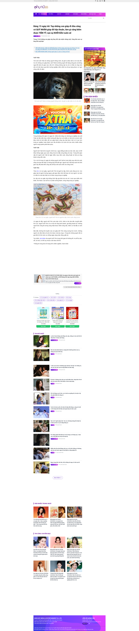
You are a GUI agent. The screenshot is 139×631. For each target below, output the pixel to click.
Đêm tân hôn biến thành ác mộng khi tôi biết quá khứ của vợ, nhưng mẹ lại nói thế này (65, 350)
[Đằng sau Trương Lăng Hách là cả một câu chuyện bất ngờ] (89, 77)
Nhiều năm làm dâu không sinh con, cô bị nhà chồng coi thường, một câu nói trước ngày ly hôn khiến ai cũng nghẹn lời (66, 449)
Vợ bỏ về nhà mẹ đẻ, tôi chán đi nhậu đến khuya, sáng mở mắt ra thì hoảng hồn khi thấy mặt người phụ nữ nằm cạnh (66, 407)
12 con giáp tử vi (44, 297)
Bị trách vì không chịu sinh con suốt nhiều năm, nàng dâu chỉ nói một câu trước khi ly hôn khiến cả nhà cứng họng (66, 380)
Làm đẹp (67, 13)
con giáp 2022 (38, 303)
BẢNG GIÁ (85, 623)
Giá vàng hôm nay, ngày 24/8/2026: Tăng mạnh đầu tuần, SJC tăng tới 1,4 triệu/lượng (94, 69)
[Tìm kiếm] (103, 18)
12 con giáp (69, 300)
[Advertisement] (76, 7)
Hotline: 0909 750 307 (53, 0)
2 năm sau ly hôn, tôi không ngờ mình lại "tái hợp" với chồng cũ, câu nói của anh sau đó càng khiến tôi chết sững (66, 366)
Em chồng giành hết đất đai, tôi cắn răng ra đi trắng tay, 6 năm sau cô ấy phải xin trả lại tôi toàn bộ (66, 435)
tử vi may (69, 297)
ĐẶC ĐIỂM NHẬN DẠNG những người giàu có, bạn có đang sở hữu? (52, 51)
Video (100, 13)
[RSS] (102, 1)
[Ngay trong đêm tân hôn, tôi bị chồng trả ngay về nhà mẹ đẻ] (41, 467)
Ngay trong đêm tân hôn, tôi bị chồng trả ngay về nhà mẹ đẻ (65, 462)
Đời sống (51, 13)
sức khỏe (42, 238)
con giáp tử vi (61, 300)
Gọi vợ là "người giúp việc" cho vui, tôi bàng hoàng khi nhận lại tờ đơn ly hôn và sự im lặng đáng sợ (66, 421)
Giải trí (59, 13)
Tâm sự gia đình (54, 340)
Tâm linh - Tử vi (37, 36)
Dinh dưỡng (84, 13)
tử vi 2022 (53, 297)
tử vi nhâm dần (51, 300)
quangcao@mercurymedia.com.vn (93, 621)
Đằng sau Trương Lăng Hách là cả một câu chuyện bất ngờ (89, 83)
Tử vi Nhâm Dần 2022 (40, 300)
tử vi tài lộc (61, 297)
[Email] (105, 1)
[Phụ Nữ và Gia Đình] (41, 7)
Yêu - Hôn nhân (42, 13)
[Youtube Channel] (100, 1)
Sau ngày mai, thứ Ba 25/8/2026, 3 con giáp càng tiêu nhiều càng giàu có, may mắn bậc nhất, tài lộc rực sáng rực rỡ (40, 576)
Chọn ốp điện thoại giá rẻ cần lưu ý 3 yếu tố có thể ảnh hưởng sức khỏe (100, 84)
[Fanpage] (96, 1)
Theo (71, 287)
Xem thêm (78, 283)
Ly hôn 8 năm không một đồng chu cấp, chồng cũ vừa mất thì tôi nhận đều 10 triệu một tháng (66, 336)
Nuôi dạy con (92, 13)
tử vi (38, 171)
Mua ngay (43, 326)
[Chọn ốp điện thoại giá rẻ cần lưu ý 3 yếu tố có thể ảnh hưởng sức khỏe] (100, 77)
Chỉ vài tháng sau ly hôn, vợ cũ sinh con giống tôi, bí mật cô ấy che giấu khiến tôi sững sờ (66, 394)
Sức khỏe (75, 13)
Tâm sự (52, 353)
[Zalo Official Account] (98, 0)
